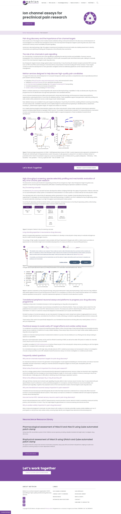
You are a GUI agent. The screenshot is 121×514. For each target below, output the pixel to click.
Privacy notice (49, 508)
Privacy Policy (80, 254)
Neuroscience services (33, 33)
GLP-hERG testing (49, 88)
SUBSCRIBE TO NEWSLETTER (82, 502)
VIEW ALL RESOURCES (30, 454)
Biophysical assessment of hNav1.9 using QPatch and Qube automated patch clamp (58, 440)
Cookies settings (63, 262)
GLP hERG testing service (41, 344)
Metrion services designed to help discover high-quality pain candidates (53, 74)
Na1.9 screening (34, 191)
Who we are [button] (52, 3)
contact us (93, 319)
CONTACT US (28, 24)
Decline (86, 262)
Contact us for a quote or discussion (37, 472)
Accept (74, 262)
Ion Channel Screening (59, 491)
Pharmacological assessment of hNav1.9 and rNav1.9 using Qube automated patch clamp (60, 428)
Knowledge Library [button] (63, 3)
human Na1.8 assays (37, 82)
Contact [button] (83, 3)
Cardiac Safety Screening (60, 493)
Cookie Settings (5, 512)
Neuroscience (57, 496)
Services (44, 3)
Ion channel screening (31, 84)
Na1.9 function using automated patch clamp (45, 80)
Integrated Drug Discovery (61, 499)
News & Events (75, 3)
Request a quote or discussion (86, 168)
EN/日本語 (91, 3)
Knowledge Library (80, 493)
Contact (77, 499)
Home (24, 33)
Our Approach (79, 491)
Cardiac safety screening (32, 88)
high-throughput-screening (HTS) (56, 84)
